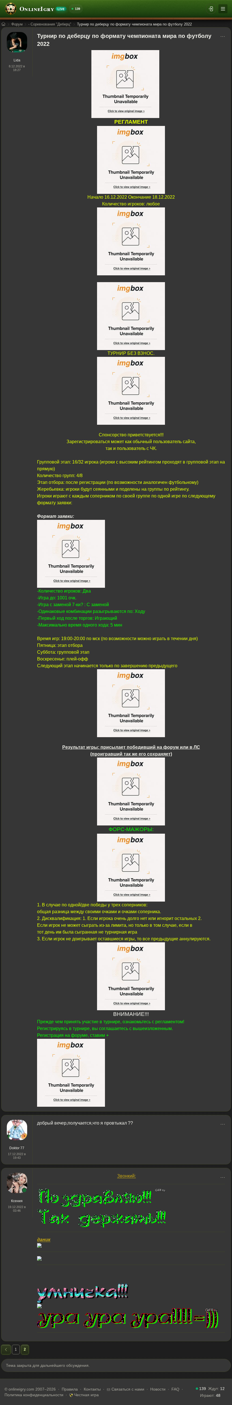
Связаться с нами (127, 1389)
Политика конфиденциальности (34, 1395)
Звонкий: (126, 1176)
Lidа (17, 60)
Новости (158, 1389)
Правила (70, 1389)
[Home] (3, 24)
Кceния (17, 1201)
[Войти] (211, 9)
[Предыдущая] (6, 1349)
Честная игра (86, 1395)
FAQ (175, 1389)
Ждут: (216, 1388)
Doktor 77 (16, 1148)
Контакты (92, 1389)
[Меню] (222, 8)
